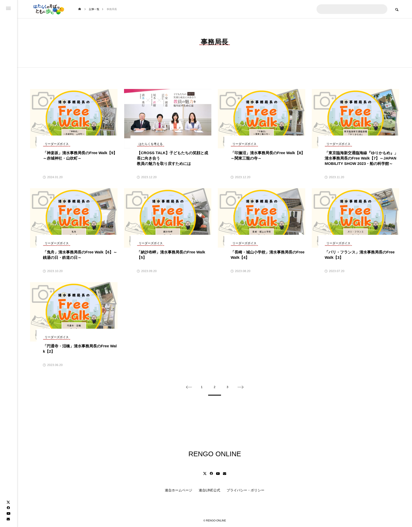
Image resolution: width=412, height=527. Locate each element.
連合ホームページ (178, 490)
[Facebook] (8, 507)
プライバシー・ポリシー (245, 490)
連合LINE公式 (209, 490)
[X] (8, 502)
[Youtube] (8, 513)
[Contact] (8, 519)
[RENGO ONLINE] (48, 9)
